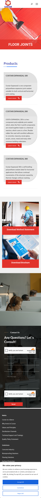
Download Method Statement (20, 229)
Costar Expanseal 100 (17, 75)
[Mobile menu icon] (37, 4)
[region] (20, 480)
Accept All (20, 482)
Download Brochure (20, 262)
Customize (20, 488)
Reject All (20, 493)
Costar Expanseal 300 (17, 159)
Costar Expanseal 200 (17, 111)
